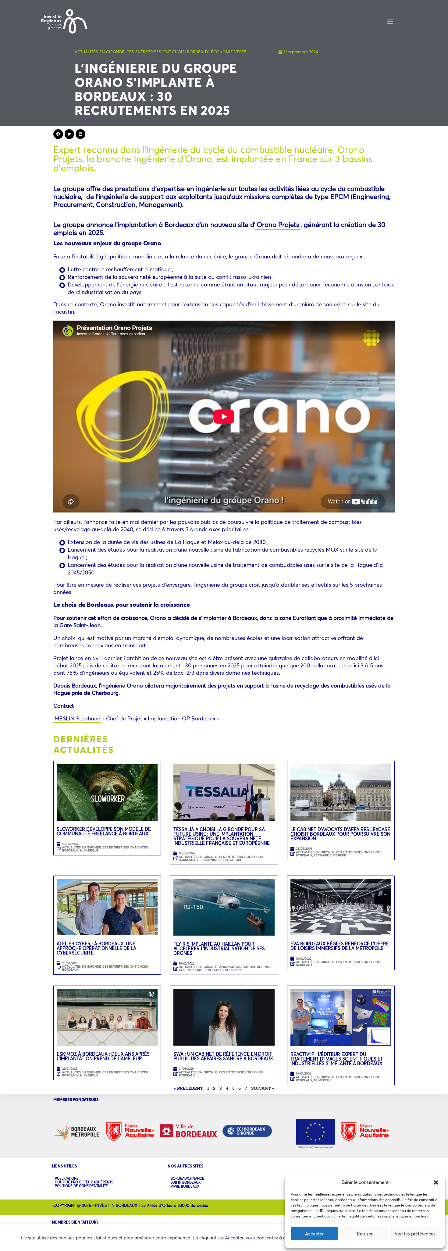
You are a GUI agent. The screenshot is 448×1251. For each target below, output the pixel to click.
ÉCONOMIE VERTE (228, 52)
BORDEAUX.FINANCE (187, 1179)
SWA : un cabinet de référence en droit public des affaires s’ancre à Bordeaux (223, 1056)
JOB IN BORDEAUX (186, 1183)
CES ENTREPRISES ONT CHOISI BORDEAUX (167, 52)
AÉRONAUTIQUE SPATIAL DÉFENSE (245, 967)
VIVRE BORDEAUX (185, 1187)
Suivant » (262, 1088)
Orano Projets (278, 224)
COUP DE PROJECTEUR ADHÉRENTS (84, 1182)
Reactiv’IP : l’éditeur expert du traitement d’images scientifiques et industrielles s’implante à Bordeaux (336, 1058)
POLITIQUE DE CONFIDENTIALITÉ (81, 1186)
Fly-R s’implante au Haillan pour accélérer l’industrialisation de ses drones (219, 948)
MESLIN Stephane (77, 718)
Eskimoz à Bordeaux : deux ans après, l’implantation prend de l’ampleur (104, 1056)
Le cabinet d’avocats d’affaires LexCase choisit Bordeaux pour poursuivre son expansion (340, 833)
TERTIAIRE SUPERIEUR (330, 855)
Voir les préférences (415, 1234)
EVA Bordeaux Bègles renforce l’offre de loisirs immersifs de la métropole (339, 945)
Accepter (314, 1234)
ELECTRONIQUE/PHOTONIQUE (219, 860)
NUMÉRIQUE (89, 850)
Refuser (364, 1234)
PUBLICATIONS (66, 1178)
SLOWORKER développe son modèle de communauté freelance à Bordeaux (104, 831)
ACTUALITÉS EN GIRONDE (99, 52)
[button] (436, 1182)
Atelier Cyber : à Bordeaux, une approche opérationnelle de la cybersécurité (96, 948)
